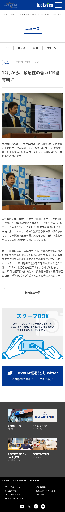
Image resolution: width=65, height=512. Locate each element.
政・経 (21, 48)
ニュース (19, 14)
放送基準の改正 (12, 490)
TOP (6, 48)
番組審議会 (41, 486)
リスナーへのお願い (13, 494)
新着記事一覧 (32, 293)
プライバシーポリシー (14, 486)
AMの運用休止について (15, 498)
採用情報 (40, 494)
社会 (27, 14)
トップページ (8, 14)
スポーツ (52, 48)
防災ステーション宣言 (45, 490)
